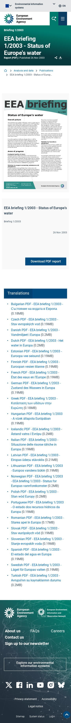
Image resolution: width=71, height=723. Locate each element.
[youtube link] (41, 685)
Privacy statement (26, 699)
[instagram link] (51, 685)
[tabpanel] (35, 444)
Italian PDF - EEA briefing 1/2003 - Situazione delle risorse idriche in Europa (34, 444)
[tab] (18, 294)
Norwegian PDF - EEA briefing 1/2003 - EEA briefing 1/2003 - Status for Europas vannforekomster (37, 481)
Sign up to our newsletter (27, 643)
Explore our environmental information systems (35, 664)
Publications (46, 70)
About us (13, 631)
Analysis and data (24, 70)
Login (52, 716)
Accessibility (49, 699)
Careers (58, 631)
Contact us (14, 637)
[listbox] (35, 6)
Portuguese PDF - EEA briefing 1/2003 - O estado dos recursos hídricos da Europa (37, 507)
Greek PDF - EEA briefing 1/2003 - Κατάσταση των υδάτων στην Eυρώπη (34, 403)
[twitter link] (9, 685)
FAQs (34, 631)
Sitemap (20, 716)
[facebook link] (20, 685)
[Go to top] (66, 714)
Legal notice (35, 706)
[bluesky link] (62, 685)
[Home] (6, 71)
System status (36, 716)
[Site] (24, 18)
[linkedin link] (30, 685)
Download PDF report (46, 261)
